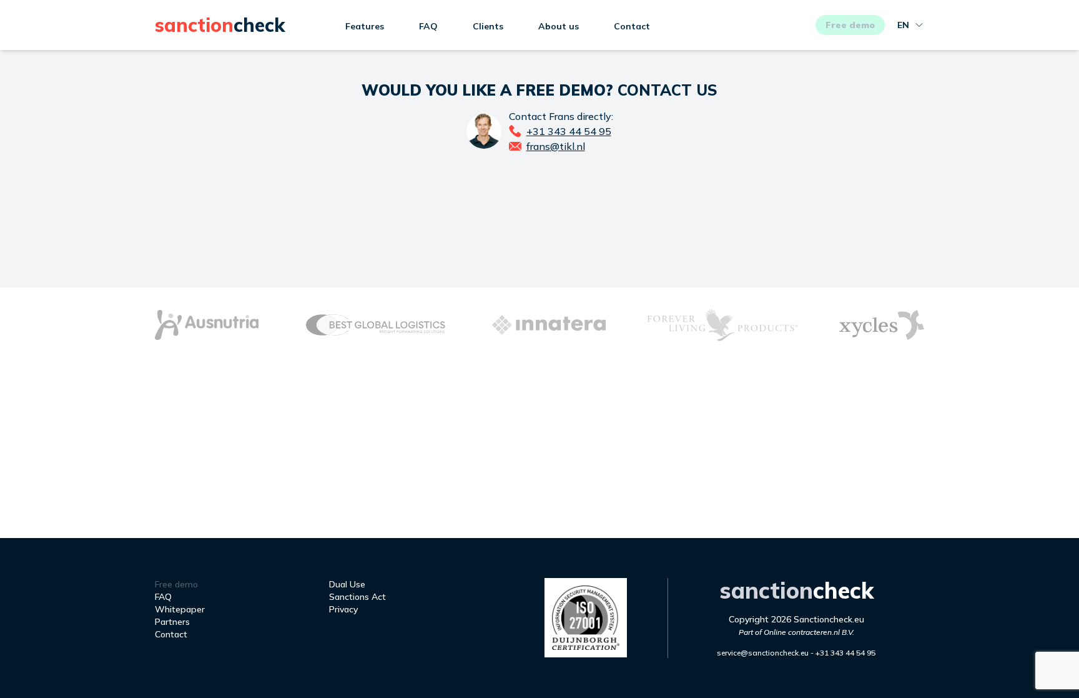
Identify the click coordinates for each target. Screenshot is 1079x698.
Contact (632, 26)
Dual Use (347, 584)
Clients (488, 26)
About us (558, 26)
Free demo (850, 25)
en (903, 25)
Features (364, 26)
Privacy (343, 609)
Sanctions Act (357, 596)
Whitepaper (180, 609)
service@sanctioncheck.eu (763, 652)
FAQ (428, 26)
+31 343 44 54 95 (845, 652)
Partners (172, 621)
